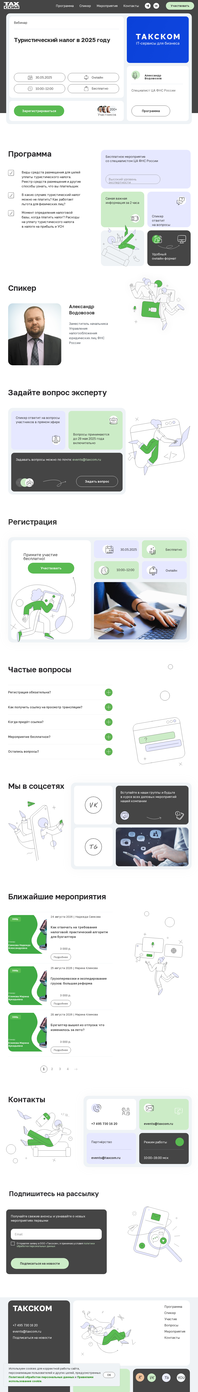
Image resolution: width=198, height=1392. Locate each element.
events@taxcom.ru (87, 459)
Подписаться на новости (40, 1263)
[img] (93, 846)
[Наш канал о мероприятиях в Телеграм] (148, 6)
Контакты (131, 6)
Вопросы (171, 1325)
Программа (65, 6)
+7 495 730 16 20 (104, 1124)
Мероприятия (107, 6)
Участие (170, 1319)
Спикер (85, 6)
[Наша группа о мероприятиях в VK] (156, 6)
